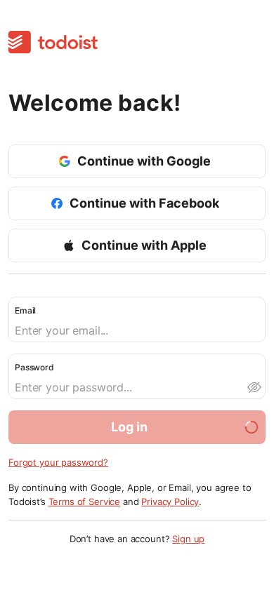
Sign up (188, 538)
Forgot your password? (58, 462)
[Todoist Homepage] (53, 43)
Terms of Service (84, 501)
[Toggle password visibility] (253, 387)
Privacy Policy (170, 501)
